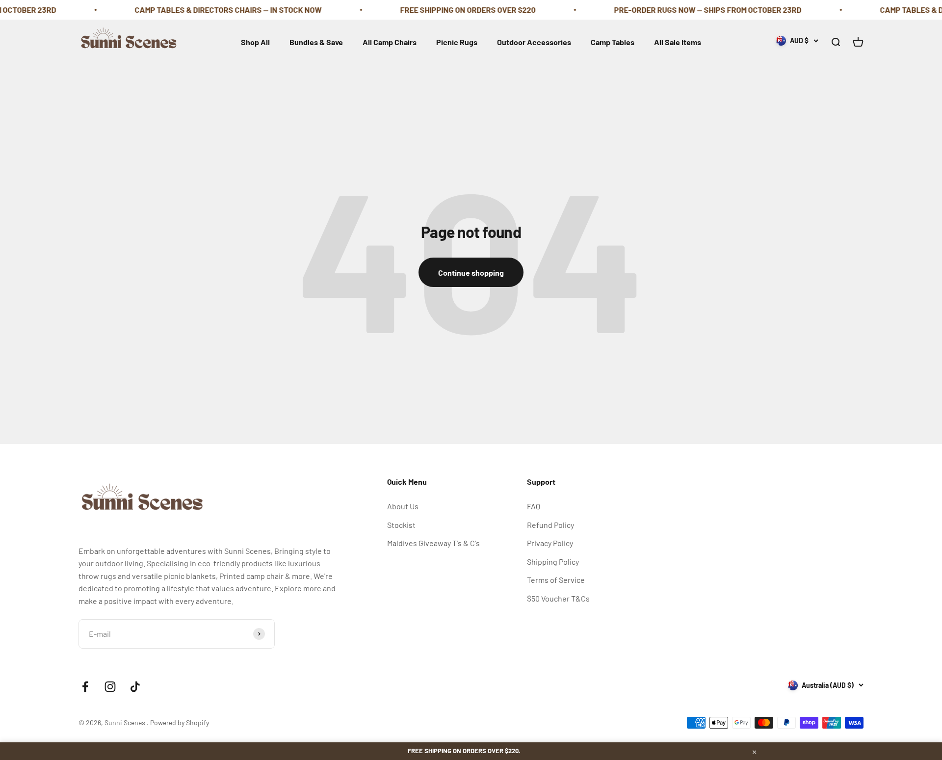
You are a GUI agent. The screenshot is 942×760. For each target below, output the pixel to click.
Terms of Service (556, 579)
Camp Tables (612, 42)
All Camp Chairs (390, 42)
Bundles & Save (316, 42)
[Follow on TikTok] (135, 686)
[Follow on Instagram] (110, 686)
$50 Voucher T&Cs (558, 598)
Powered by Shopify (179, 722)
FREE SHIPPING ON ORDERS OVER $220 (451, 9)
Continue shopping (471, 272)
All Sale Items (677, 42)
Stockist (401, 524)
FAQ (533, 506)
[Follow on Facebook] (85, 686)
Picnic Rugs (456, 42)
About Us (403, 506)
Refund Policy (550, 524)
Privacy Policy (550, 543)
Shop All (255, 42)
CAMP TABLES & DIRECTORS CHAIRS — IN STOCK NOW (211, 9)
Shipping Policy (553, 561)
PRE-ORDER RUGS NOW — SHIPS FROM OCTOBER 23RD (691, 9)
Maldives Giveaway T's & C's (433, 543)
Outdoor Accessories (534, 42)
